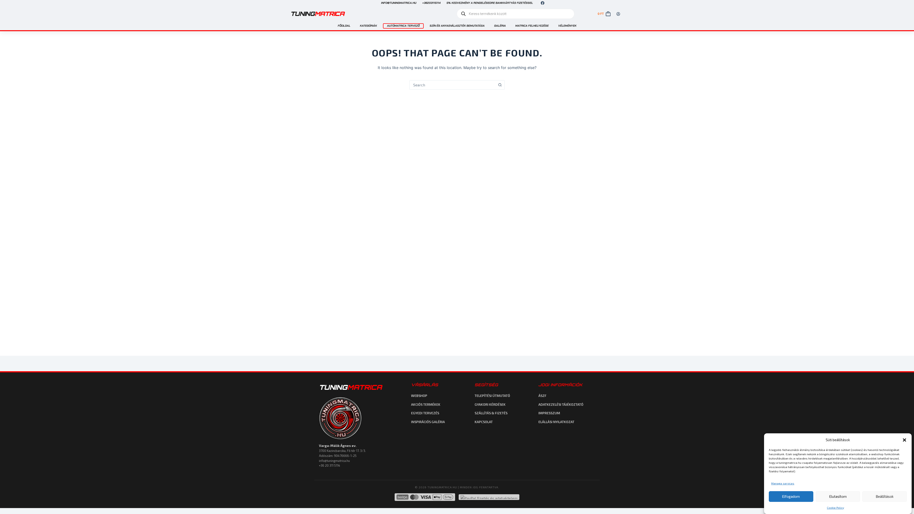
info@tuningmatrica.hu (398, 3)
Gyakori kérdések (490, 404)
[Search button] (499, 84)
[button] (904, 440)
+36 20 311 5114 (329, 465)
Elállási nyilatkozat (556, 422)
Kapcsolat (484, 422)
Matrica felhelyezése (532, 26)
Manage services (782, 483)
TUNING (350, 387)
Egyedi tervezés (425, 413)
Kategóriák (368, 26)
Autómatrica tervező (403, 26)
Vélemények (567, 26)
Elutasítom (838, 496)
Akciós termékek (425, 404)
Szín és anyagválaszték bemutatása (457, 26)
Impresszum (549, 413)
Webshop (419, 396)
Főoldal (344, 26)
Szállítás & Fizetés (491, 413)
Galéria (500, 26)
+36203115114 (431, 3)
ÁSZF (542, 396)
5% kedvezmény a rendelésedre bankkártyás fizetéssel (490, 3)
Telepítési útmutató (492, 396)
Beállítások (885, 496)
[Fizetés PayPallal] (489, 497)
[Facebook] (542, 3)
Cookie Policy (835, 507)
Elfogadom (791, 496)
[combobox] (452, 85)
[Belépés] (618, 14)
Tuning (317, 13)
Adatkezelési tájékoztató (560, 404)
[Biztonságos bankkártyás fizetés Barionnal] (425, 497)
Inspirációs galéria (428, 422)
